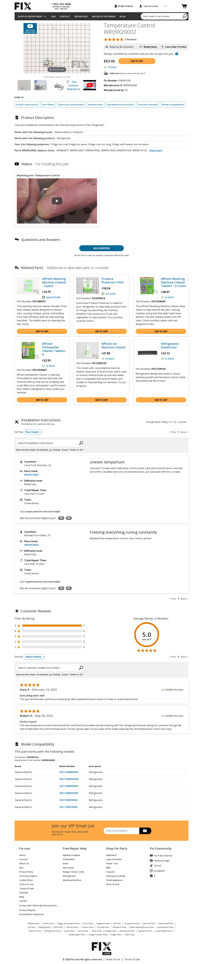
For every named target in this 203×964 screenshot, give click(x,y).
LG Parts (31, 927)
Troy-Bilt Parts (103, 927)
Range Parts (110, 931)
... (154, 150)
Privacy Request (27, 910)
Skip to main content (101, 9)
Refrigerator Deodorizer (170, 345)
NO (68, 518)
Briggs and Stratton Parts (69, 923)
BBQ (108, 867)
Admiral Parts (34, 923)
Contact (65, 16)
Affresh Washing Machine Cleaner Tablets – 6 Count (173, 282)
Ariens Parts (48, 923)
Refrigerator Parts (53, 931)
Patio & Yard (112, 884)
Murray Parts (72, 927)
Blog (123, 16)
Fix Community (161, 848)
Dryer (66, 863)
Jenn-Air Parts (149, 923)
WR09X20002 (31, 474)
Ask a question (101, 248)
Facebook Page (161, 860)
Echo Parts (88, 923)
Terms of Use (26, 884)
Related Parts (95, 104)
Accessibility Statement (31, 914)
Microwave (68, 867)
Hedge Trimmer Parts (98, 934)
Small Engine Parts (77, 934)
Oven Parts (97, 931)
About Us (24, 863)
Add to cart (137, 61)
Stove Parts (83, 931)
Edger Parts (116, 934)
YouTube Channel (163, 855)
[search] (184, 16)
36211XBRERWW (68, 800)
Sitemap (23, 892)
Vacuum (110, 871)
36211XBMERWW (68, 786)
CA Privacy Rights (28, 875)
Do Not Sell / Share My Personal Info (37, 905)
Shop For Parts (116, 848)
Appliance (111, 855)
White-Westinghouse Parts (142, 927)
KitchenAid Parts (166, 923)
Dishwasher (69, 859)
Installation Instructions (120, 104)
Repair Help (81, 16)
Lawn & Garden (114, 859)
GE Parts (117, 923)
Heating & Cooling (115, 875)
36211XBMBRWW (68, 772)
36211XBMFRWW (68, 793)
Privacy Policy (26, 871)
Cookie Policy (26, 880)
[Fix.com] (24, 6)
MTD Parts (58, 927)
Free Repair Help (75, 848)
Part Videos (48, 104)
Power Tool (112, 863)
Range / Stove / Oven (73, 871)
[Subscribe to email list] (145, 831)
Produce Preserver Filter (113, 280)
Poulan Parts (87, 927)
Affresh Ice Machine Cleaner (114, 345)
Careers (23, 900)
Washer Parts (35, 931)
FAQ (53, 16)
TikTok (157, 865)
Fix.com (24, 848)
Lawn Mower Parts (164, 931)
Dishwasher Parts (165, 927)
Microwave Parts (127, 931)
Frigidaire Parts (103, 923)
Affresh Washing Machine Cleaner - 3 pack (54, 282)
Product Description (27, 104)
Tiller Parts (129, 934)
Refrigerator (69, 875)
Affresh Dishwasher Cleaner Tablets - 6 (54, 349)
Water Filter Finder (103, 16)
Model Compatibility (173, 104)
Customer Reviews (148, 104)
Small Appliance (114, 880)
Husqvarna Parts (132, 923)
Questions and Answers (71, 104)
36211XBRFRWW (68, 807)
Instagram (159, 870)
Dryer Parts (69, 931)
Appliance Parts (145, 931)
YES (61, 518)
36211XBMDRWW (69, 779)
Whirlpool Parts (119, 927)
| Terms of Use (111, 959)
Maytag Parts (45, 927)
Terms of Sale (26, 888)
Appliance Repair (71, 855)
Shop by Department (30, 16)
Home (22, 855)
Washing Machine (72, 880)
